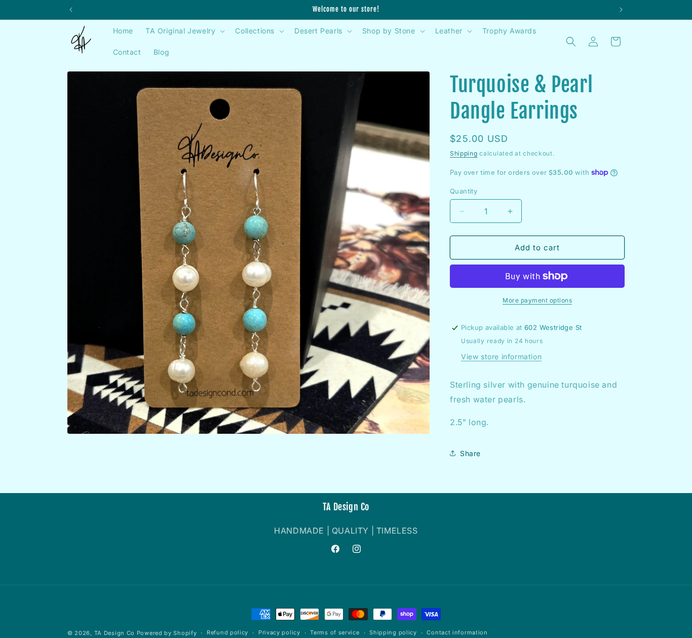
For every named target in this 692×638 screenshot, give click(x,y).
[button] (184, 31)
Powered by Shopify (167, 632)
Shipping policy (393, 632)
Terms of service (334, 632)
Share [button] (470, 453)
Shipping (464, 153)
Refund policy (227, 632)
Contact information (457, 632)
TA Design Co (114, 632)
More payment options (537, 300)
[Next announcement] (621, 9)
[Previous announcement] (71, 9)
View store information (501, 356)
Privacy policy (279, 632)
